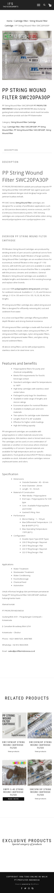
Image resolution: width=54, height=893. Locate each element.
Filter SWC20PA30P (29, 126)
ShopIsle (18, 884)
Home (9, 21)
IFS (11, 4)
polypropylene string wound (27, 288)
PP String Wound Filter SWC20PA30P (29, 130)
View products (13, 751)
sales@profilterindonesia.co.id (21, 651)
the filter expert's (10, 7)
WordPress (34, 884)
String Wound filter (24, 202)
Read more (13, 799)
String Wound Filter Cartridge (23, 122)
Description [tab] (11, 150)
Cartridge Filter (21, 21)
